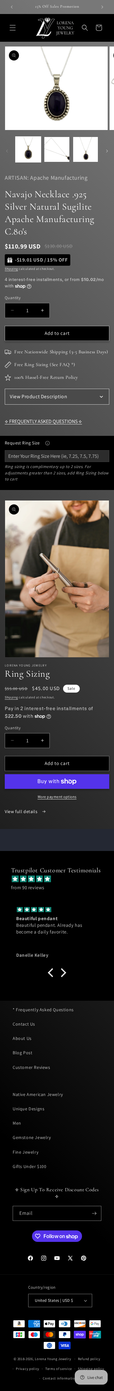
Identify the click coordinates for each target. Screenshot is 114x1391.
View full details (22, 811)
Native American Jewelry (38, 1094)
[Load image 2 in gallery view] (56, 149)
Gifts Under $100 (30, 1166)
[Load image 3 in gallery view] (85, 149)
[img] (60, 879)
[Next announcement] (102, 7)
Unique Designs (28, 1109)
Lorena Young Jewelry (53, 1359)
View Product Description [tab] (38, 396)
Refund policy (89, 1359)
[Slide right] (107, 151)
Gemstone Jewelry (32, 1137)
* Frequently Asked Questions (43, 1010)
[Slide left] (7, 151)
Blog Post (22, 1053)
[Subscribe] (94, 1213)
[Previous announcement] (12, 7)
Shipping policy (91, 1368)
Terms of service (58, 1368)
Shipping (11, 269)
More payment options (57, 796)
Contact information (60, 1378)
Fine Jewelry (25, 1152)
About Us (22, 1038)
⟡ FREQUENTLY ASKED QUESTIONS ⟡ (43, 421)
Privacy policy (27, 1368)
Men (17, 1123)
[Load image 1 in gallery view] (28, 149)
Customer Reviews (31, 1067)
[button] (13, 28)
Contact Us (24, 1024)
